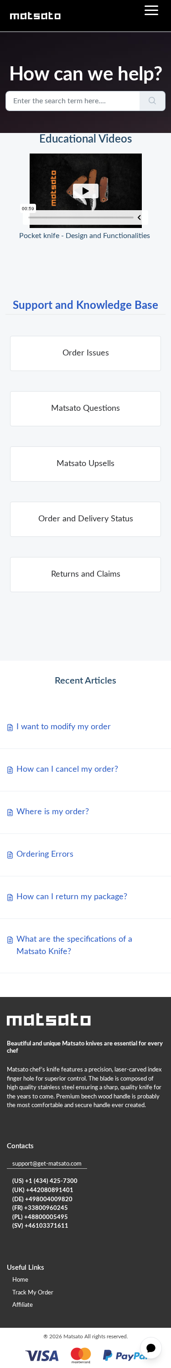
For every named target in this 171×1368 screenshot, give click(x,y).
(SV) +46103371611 (40, 1226)
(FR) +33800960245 (40, 1208)
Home (20, 1280)
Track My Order (32, 1293)
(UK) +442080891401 (42, 1190)
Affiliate (22, 1305)
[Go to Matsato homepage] (35, 15)
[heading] (85, 353)
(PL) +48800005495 (40, 1217)
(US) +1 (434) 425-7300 (45, 1181)
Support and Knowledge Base (85, 305)
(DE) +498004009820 (42, 1200)
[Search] (153, 101)
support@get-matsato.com (47, 1164)
